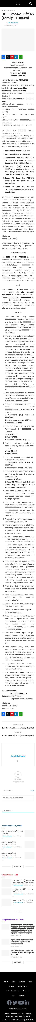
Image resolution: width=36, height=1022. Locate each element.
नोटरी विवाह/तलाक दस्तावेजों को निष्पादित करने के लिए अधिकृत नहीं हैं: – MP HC (22, 953)
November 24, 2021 (17, 957)
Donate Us (26, 991)
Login (32, 790)
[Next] (19, 911)
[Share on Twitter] (8, 57)
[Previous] (16, 911)
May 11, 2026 (28, 885)
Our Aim (22, 981)
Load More (18, 866)
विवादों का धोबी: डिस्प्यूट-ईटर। (22, 900)
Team (30, 981)
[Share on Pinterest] (12, 57)
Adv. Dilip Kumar (13, 23)
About (14, 981)
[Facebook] (9, 1002)
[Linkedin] (26, 1002)
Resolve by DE (11, 10)
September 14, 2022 (10, 26)
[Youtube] (21, 1002)
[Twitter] (15, 1002)
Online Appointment (12, 991)
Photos (11, 986)
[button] (18, 3)
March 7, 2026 (29, 903)
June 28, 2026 (18, 858)
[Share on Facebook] (3, 57)
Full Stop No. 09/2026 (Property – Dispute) (9, 843)
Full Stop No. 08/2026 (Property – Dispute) (9, 854)
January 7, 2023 (16, 935)
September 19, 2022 (17, 946)
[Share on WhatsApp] (20, 57)
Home (3, 10)
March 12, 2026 (29, 894)
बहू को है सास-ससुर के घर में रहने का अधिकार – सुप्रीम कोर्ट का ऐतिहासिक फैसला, (22, 942)
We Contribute (22, 986)
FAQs (13, 995)
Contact (21, 995)
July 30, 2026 (17, 836)
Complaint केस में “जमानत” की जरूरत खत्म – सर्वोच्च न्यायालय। (23, 881)
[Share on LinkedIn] (16, 57)
